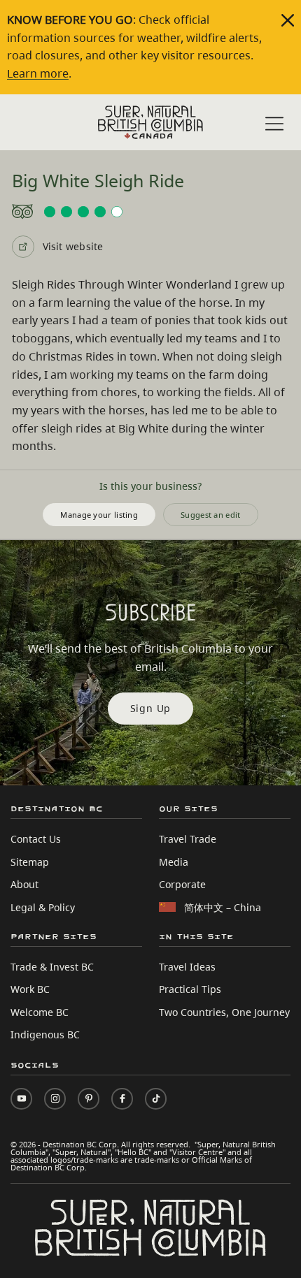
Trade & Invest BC (52, 966)
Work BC (30, 989)
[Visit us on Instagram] (55, 1099)
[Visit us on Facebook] (122, 1099)
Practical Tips (190, 989)
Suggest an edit (211, 514)
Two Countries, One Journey (224, 1012)
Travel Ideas (187, 966)
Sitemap (29, 862)
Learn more (38, 73)
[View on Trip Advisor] (151, 211)
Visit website (73, 246)
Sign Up (151, 708)
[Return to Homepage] (150, 122)
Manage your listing (99, 514)
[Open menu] (274, 124)
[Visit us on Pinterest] (88, 1099)
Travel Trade (187, 838)
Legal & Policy (42, 907)
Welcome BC (39, 1012)
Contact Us (35, 838)
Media (173, 862)
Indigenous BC (45, 1034)
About (24, 884)
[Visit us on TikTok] (156, 1099)
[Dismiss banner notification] (287, 20)
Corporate (182, 884)
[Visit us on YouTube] (21, 1099)
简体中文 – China (222, 907)
